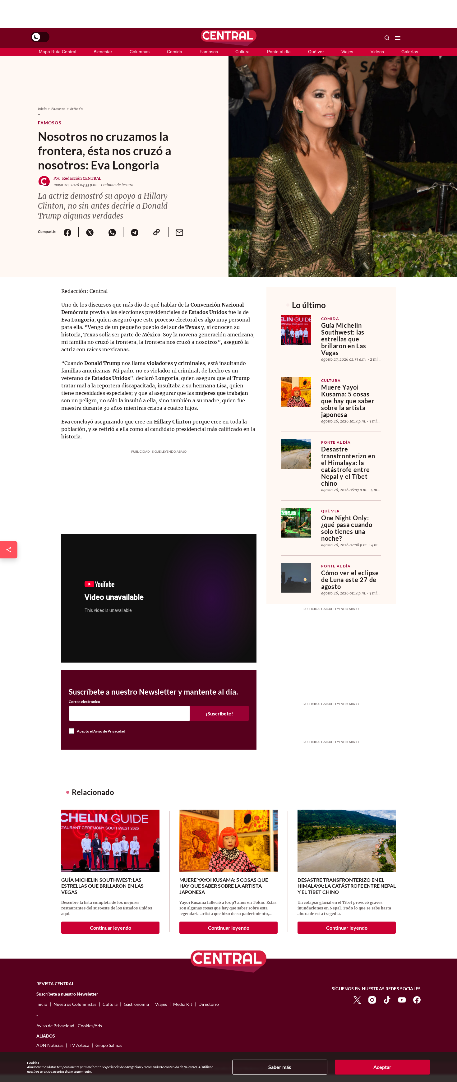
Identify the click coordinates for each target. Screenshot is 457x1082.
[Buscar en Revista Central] (387, 38)
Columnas (140, 51)
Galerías (409, 51)
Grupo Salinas (108, 1045)
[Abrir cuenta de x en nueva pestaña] (357, 999)
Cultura (242, 51)
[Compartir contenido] (8, 549)
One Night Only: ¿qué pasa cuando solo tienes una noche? (346, 528)
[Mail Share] (179, 232)
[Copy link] (157, 232)
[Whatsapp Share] (112, 232)
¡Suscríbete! (219, 713)
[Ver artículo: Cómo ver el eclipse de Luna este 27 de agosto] (296, 578)
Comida (174, 51)
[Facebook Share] (67, 232)
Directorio (208, 1004)
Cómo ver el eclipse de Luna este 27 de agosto (350, 579)
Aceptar (382, 1067)
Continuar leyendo (110, 928)
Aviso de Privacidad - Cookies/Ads (69, 1025)
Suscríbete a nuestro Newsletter (67, 994)
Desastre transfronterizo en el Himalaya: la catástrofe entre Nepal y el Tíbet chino (348, 466)
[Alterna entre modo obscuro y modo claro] (40, 37)
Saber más (279, 1067)
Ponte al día (279, 51)
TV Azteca (79, 1045)
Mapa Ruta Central (57, 51)
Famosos (209, 51)
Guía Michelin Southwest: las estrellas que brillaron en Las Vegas (343, 338)
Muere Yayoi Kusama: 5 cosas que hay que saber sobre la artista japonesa (347, 400)
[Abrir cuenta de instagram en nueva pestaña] (372, 999)
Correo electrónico (84, 702)
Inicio (42, 108)
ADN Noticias (49, 1045)
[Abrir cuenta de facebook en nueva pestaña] (417, 999)
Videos (377, 51)
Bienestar (103, 51)
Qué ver (316, 51)
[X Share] (89, 232)
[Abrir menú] (397, 38)
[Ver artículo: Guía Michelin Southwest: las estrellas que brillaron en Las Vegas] (296, 330)
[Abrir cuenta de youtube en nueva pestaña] (402, 999)
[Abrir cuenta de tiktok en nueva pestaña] (387, 999)
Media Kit (182, 1004)
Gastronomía (136, 1004)
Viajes (347, 51)
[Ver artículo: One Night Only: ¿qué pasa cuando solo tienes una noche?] (296, 523)
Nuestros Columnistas (74, 1004)
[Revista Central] (228, 38)
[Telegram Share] (134, 232)
